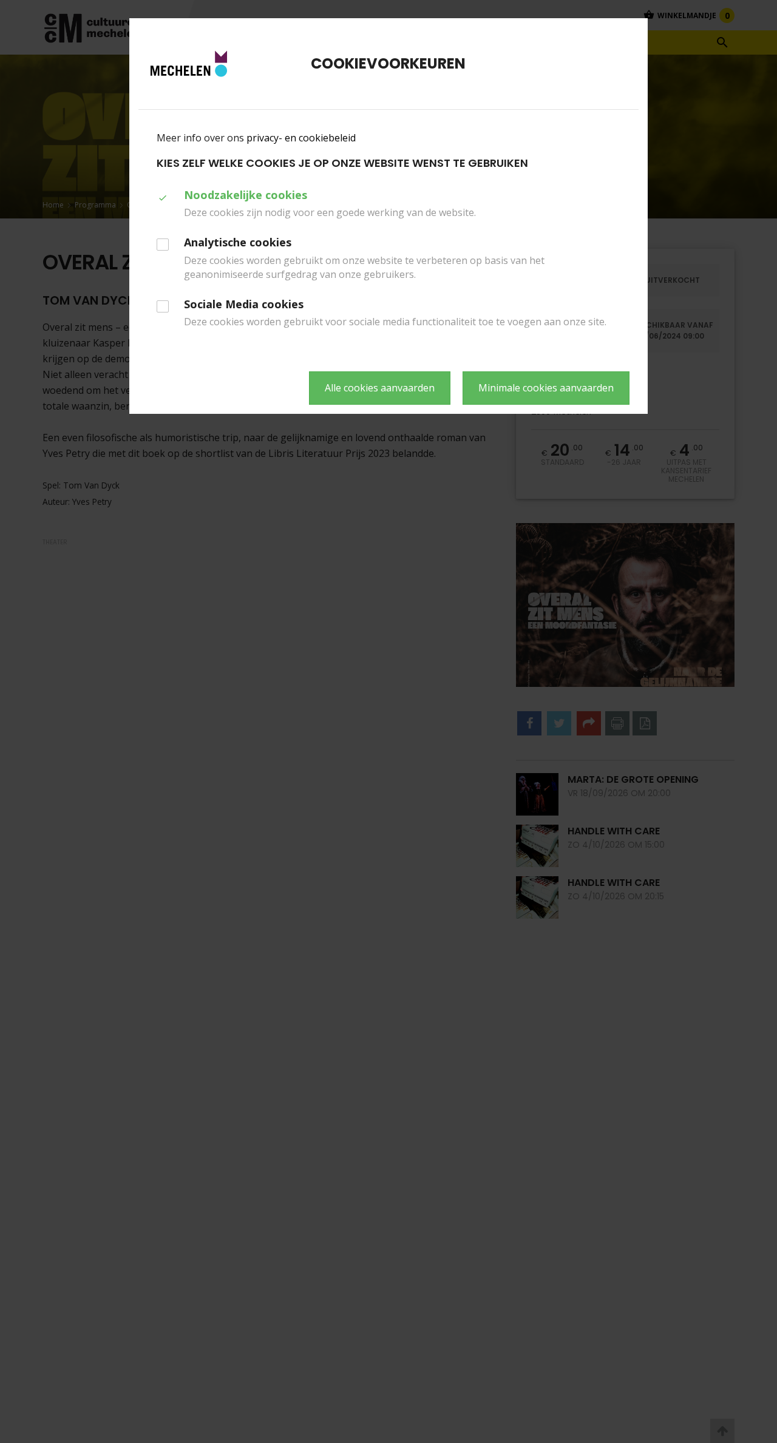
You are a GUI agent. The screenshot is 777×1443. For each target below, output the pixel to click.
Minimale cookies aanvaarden (546, 387)
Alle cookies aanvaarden (380, 387)
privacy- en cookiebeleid (301, 137)
